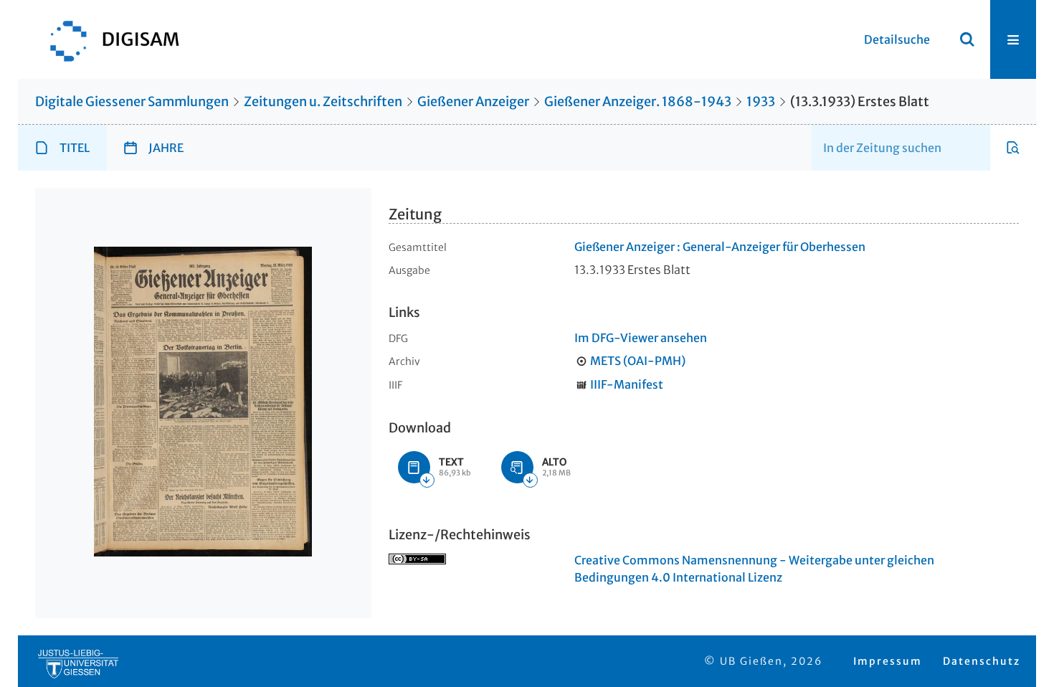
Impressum (887, 661)
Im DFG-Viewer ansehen (640, 338)
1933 (760, 101)
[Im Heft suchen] (1013, 148)
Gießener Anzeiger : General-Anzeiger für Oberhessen (719, 247)
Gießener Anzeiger (473, 101)
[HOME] (107, 39)
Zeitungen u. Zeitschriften (323, 101)
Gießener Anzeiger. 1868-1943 (637, 101)
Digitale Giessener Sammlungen (132, 101)
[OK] (967, 39)
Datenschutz (981, 661)
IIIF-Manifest (626, 384)
